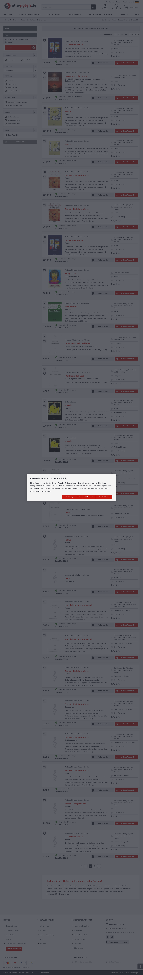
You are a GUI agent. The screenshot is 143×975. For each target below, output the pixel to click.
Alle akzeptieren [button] (104, 497)
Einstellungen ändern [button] (72, 497)
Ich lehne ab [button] (89, 497)
